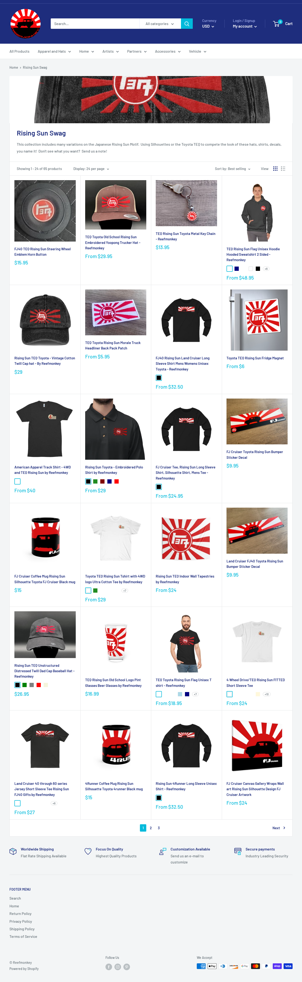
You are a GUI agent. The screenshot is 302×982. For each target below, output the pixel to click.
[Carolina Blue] (116, 590)
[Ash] (102, 590)
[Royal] (124, 481)
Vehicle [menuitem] (195, 51)
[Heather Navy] (46, 803)
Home (13, 67)
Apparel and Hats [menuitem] (52, 51)
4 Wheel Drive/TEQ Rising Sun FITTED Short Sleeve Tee (255, 682)
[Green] (24, 685)
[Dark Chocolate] (166, 694)
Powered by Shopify (24, 969)
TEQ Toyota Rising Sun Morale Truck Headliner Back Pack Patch (113, 345)
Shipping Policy (22, 929)
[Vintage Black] (17, 803)
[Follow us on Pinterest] (126, 966)
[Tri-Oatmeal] (46, 481)
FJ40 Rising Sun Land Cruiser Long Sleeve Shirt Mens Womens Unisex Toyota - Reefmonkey (183, 363)
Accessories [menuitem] (165, 51)
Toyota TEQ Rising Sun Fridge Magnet (255, 358)
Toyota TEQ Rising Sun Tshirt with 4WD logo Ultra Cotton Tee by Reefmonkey (115, 579)
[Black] (258, 269)
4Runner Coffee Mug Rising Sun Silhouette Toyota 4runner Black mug (114, 786)
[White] (251, 269)
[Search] (187, 23)
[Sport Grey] (244, 269)
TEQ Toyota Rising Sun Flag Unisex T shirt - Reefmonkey (184, 682)
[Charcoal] (159, 694)
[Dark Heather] (229, 269)
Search (15, 898)
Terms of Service (23, 936)
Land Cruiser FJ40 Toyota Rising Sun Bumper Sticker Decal (254, 564)
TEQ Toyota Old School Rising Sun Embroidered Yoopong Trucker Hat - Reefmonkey (112, 242)
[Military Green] (244, 694)
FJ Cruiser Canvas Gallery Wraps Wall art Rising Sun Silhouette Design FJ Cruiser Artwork (255, 789)
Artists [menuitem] (108, 51)
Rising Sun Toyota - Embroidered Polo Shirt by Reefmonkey (114, 470)
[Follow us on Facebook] (108, 966)
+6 (266, 268)
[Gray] (31, 685)
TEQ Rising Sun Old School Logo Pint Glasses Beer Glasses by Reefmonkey (113, 682)
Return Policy (20, 913)
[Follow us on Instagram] (117, 966)
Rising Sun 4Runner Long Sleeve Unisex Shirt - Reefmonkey (186, 786)
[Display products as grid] (275, 168)
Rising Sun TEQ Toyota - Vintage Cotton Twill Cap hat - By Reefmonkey (44, 361)
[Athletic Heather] (166, 378)
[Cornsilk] (258, 694)
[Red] (116, 481)
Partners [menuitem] (134, 51)
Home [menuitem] (84, 51)
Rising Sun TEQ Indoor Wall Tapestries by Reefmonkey (185, 579)
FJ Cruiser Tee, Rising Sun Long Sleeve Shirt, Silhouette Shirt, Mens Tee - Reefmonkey (185, 472)
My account (243, 26)
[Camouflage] (53, 685)
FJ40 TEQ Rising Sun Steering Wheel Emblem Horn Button (42, 251)
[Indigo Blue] (109, 590)
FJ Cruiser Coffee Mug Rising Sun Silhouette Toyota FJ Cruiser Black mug (44, 579)
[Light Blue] (180, 694)
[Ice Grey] (237, 694)
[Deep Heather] (39, 803)
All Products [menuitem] (19, 51)
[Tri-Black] (17, 481)
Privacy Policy (20, 921)
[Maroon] (102, 481)
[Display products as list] (283, 168)
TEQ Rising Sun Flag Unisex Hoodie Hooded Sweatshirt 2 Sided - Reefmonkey (253, 254)
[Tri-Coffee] (24, 481)
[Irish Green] (173, 694)
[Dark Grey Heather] (173, 378)
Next (276, 828)
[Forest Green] (95, 481)
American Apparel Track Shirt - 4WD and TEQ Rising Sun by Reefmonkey (42, 470)
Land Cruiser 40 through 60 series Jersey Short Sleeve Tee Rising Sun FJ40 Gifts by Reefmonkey (41, 789)
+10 (267, 694)
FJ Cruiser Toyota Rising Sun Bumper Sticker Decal (254, 454)
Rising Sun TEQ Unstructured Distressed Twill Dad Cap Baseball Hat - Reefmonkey (44, 671)
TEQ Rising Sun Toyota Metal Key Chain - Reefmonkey (185, 236)
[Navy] (237, 269)
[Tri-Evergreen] (39, 481)
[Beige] (46, 685)
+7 (124, 590)
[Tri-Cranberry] (53, 481)
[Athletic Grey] (31, 481)
